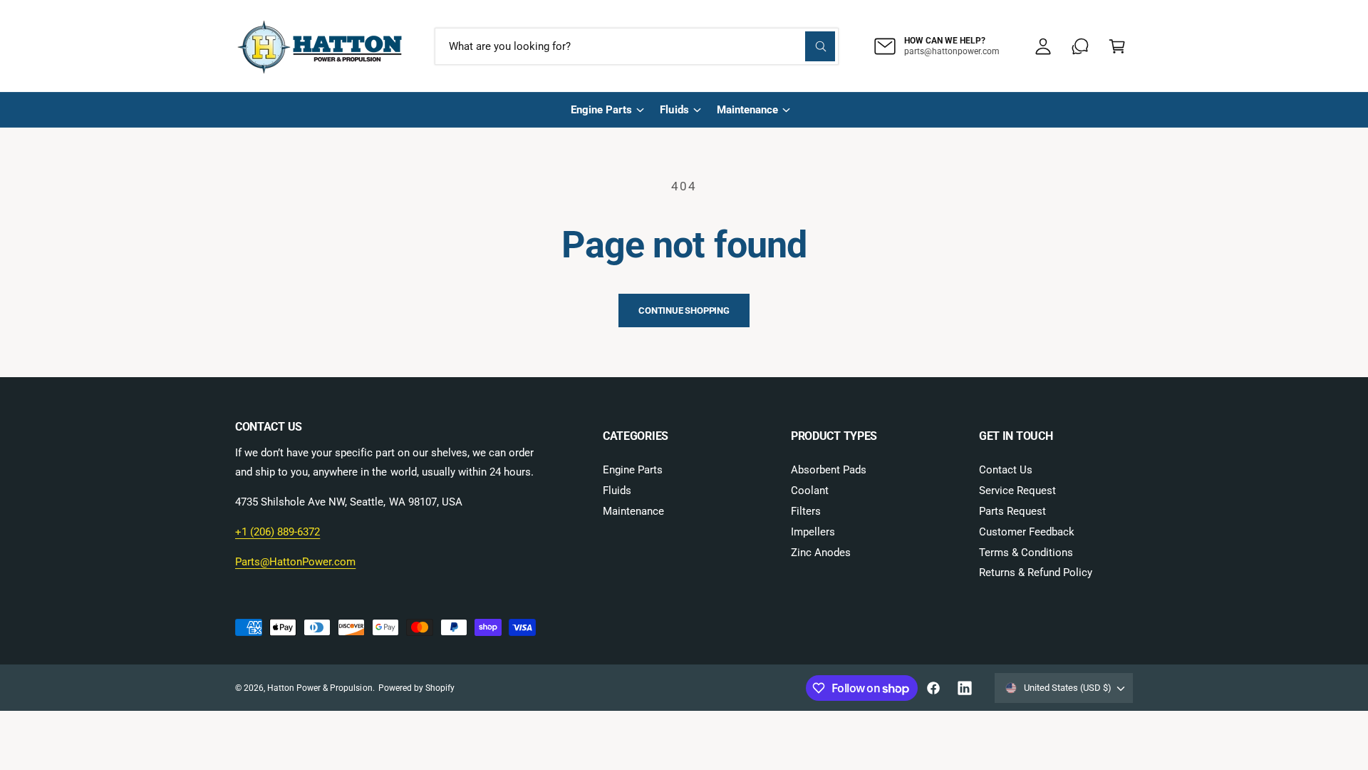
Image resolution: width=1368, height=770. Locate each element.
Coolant (810, 490)
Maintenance (747, 109)
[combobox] (637, 46)
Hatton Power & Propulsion (319, 688)
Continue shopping (684, 310)
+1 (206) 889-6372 (277, 531)
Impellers (813, 531)
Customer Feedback (1026, 531)
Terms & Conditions (1026, 552)
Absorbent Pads (828, 469)
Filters (806, 511)
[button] (1117, 46)
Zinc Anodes (821, 552)
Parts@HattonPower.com (295, 561)
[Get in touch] (1080, 46)
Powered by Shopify (416, 688)
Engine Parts (601, 109)
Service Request (1017, 490)
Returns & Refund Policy (1035, 572)
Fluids (674, 109)
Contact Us (1005, 469)
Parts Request (1012, 511)
